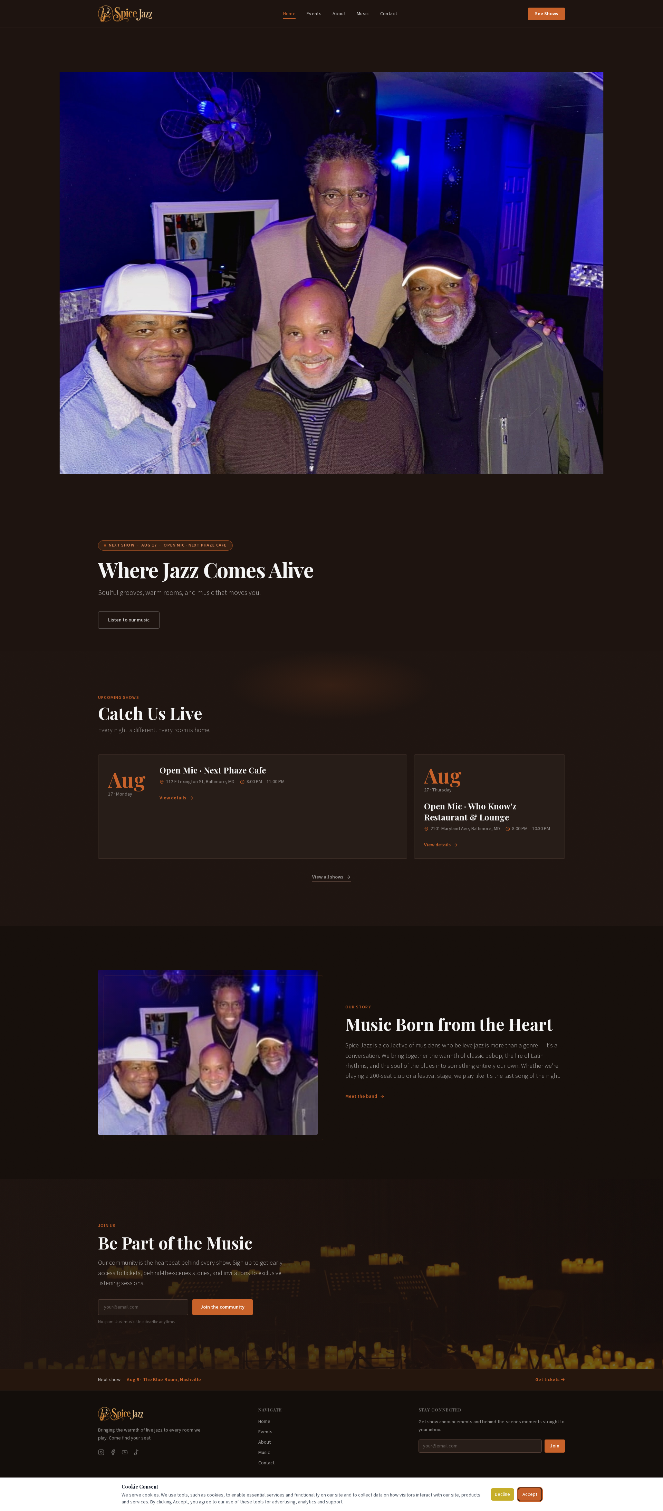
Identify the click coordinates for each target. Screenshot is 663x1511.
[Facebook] (113, 1452)
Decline (502, 1494)
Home (289, 13)
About (339, 13)
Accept (529, 1494)
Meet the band (361, 1096)
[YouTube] (125, 1452)
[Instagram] (101, 1452)
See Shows (546, 13)
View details (173, 798)
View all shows (327, 877)
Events (314, 13)
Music (363, 13)
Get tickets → (550, 1379)
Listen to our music (129, 620)
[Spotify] (136, 1452)
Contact (388, 13)
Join (554, 1446)
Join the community (222, 1307)
